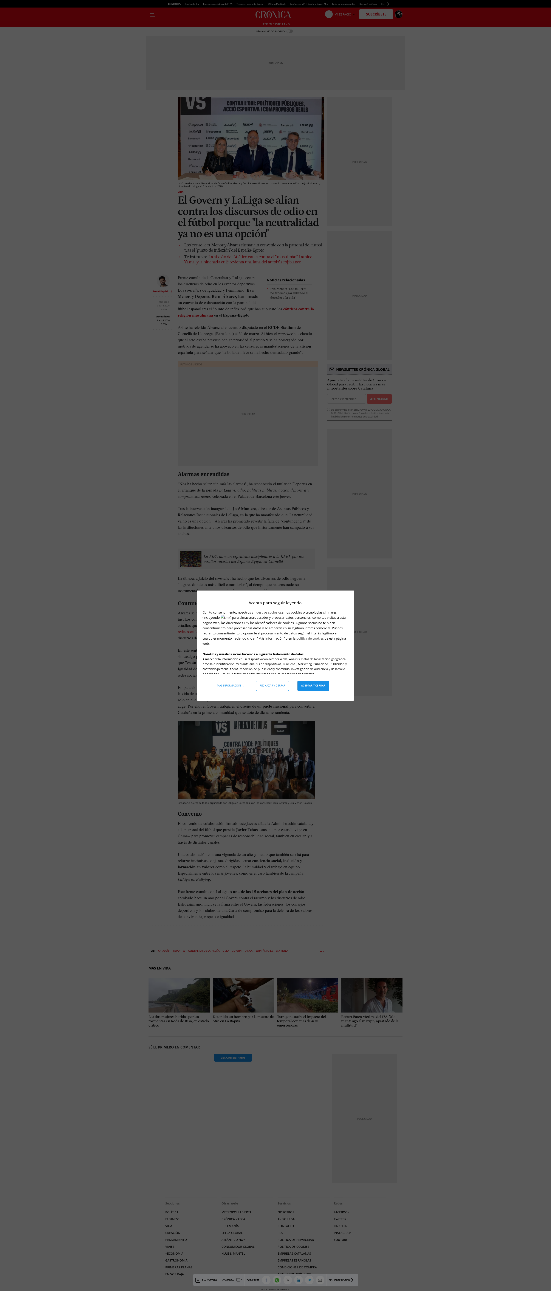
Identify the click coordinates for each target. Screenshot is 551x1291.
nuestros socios (265, 612)
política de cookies (310, 638)
